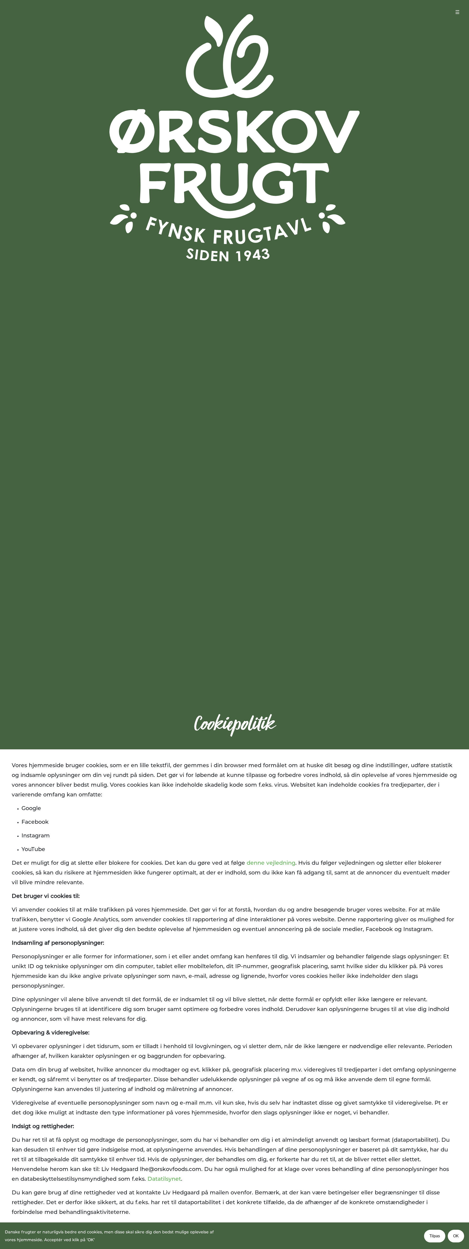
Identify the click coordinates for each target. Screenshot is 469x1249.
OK (456, 1236)
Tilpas (434, 1236)
